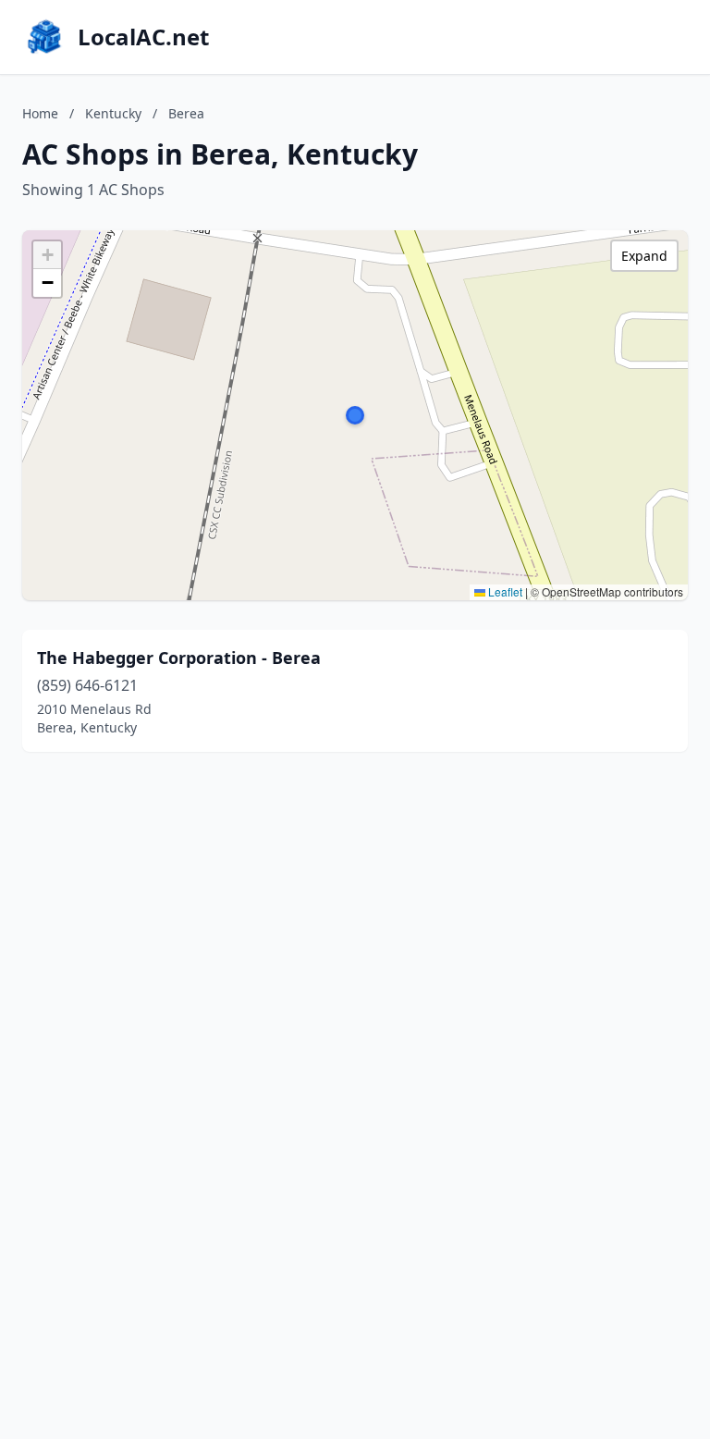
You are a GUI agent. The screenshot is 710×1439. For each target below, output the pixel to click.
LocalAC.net (143, 37)
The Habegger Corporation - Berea (179, 657)
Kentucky (113, 113)
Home (40, 113)
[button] (355, 415)
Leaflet (503, 591)
